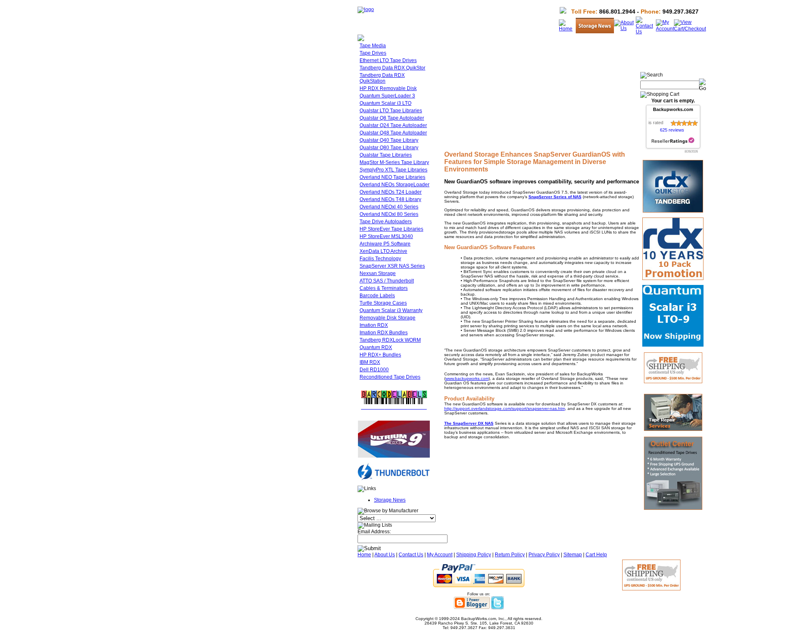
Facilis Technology (380, 258)
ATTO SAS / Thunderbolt (387, 281)
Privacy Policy (544, 555)
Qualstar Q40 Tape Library (389, 140)
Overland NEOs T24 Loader (391, 192)
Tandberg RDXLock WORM (390, 340)
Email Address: (374, 532)
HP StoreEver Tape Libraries (391, 229)
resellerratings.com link (673, 141)
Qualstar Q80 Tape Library (389, 147)
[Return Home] (366, 9)
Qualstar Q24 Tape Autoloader (393, 125)
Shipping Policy (473, 555)
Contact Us (411, 555)
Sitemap (572, 555)
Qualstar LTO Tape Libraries (391, 110)
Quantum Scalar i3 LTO (385, 103)
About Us (384, 555)
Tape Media (373, 46)
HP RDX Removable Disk (388, 88)
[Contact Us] (646, 32)
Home (364, 555)
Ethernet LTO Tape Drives (388, 60)
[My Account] (665, 29)
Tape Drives (373, 53)
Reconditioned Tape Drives (390, 377)
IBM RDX (370, 362)
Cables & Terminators (384, 288)
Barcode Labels (377, 295)
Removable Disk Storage (387, 318)
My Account (439, 555)
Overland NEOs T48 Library (390, 199)
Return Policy (510, 555)
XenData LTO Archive (383, 251)
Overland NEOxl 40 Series (389, 207)
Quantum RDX (376, 347)
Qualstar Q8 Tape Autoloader (392, 118)
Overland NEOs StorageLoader (394, 184)
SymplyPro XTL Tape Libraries (393, 170)
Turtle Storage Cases (383, 303)
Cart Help (596, 555)
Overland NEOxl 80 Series (389, 214)
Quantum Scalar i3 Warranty (391, 310)
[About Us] (625, 28)
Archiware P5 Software (385, 244)
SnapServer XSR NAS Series (392, 266)
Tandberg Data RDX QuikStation (382, 78)
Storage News (390, 500)
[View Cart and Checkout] (690, 29)
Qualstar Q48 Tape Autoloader (393, 133)
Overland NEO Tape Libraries (392, 177)
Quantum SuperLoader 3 (387, 96)
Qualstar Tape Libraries (386, 155)
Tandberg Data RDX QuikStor (392, 68)
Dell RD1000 (374, 370)
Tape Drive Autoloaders (386, 221)
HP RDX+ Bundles (380, 355)
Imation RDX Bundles (384, 333)
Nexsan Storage (378, 273)
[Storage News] (595, 32)
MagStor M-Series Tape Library (394, 162)
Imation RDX (374, 325)
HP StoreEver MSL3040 (386, 236)
